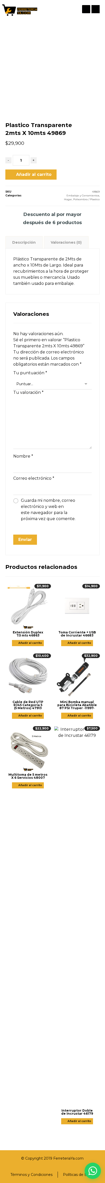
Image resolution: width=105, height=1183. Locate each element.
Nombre (23, 456)
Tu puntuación (30, 372)
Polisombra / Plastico (86, 199)
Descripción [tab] (24, 242)
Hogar (68, 199)
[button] (95, 9)
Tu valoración (28, 392)
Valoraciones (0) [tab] (66, 242)
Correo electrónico (33, 478)
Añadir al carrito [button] (30, 643)
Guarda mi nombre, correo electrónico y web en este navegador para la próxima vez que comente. (48, 509)
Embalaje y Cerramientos (83, 195)
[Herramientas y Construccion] (19, 10)
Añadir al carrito (33, 174)
